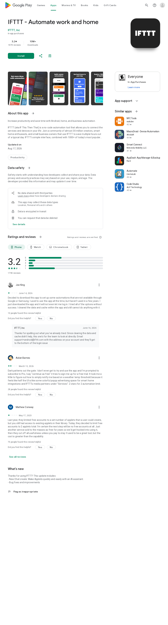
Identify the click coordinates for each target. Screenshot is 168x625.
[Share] (41, 56)
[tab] (41, 5)
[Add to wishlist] (50, 56)
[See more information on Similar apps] (136, 111)
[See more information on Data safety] (29, 168)
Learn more (23, 196)
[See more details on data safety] (19, 224)
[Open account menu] (162, 5)
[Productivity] (17, 157)
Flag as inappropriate (23, 491)
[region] (60, 43)
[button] (17, 88)
